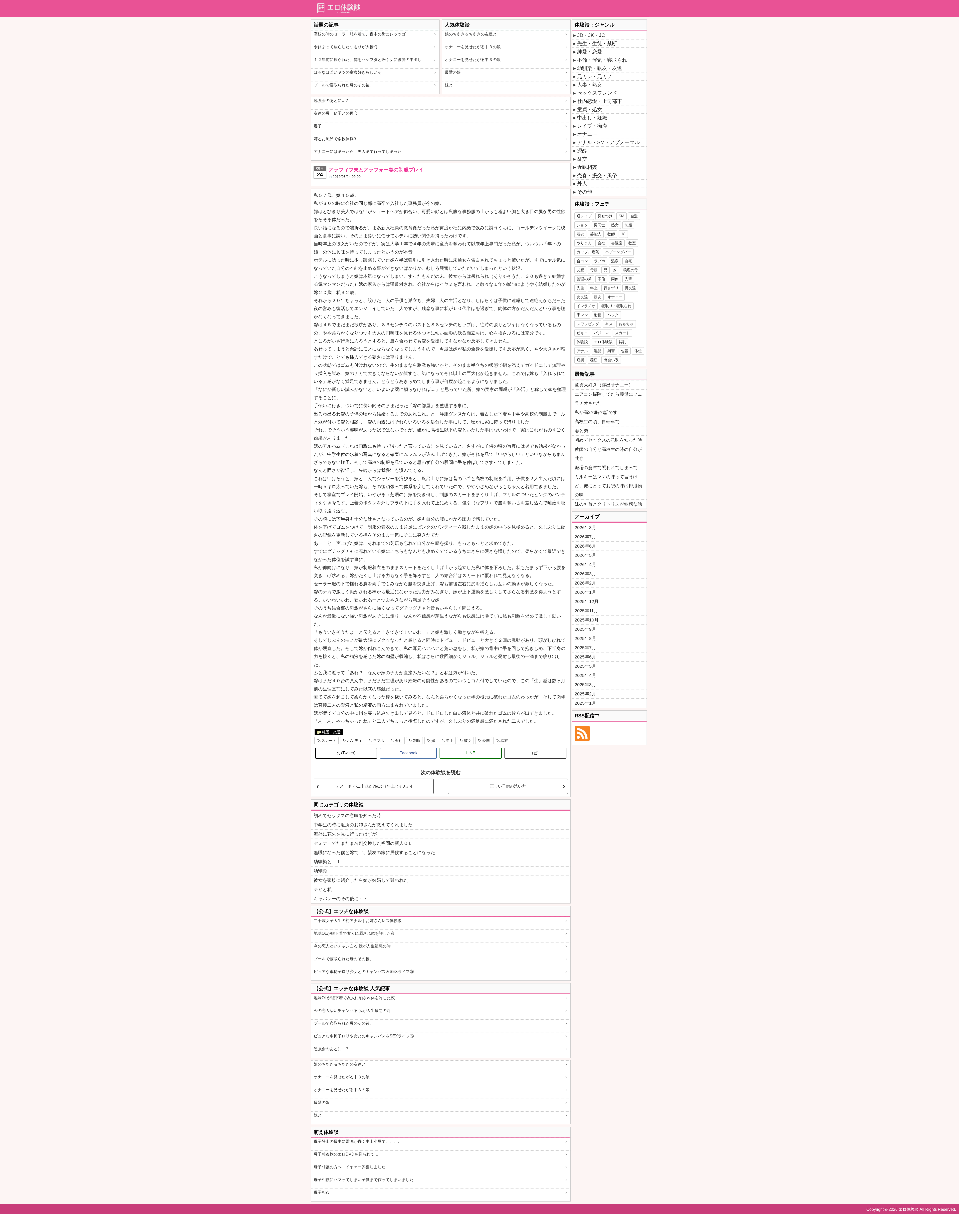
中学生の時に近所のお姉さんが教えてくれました (363, 824)
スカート (328, 740)
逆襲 (580, 360)
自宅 (628, 261)
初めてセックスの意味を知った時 (347, 815)
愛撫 (486, 740)
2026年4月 (585, 564)
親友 (597, 297)
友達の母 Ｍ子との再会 (336, 113)
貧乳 (622, 342)
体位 (638, 351)
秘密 (594, 360)
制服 (417, 740)
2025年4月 (585, 675)
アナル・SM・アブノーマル (608, 142)
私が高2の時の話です (596, 412)
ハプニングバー (618, 252)
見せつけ (605, 216)
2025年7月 (585, 647)
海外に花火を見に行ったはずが (345, 834)
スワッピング (588, 324)
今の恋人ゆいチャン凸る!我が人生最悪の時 (352, 946)
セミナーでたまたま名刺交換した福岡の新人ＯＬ (363, 843)
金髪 (634, 216)
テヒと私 (323, 889)
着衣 (504, 740)
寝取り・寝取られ (616, 306)
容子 (318, 126)
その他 (584, 192)
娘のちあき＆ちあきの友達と (471, 34)
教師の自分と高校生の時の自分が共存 (608, 454)
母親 (594, 270)
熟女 (615, 225)
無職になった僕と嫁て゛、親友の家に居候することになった (374, 852)
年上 (449, 740)
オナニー (587, 134)
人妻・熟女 (589, 84)
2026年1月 (585, 592)
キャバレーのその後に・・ (341, 898)
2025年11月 (586, 610)
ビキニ (582, 333)
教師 (611, 234)
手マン (582, 315)
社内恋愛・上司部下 (599, 101)
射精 (597, 315)
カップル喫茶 (588, 252)
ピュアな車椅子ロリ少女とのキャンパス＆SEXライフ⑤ (364, 971)
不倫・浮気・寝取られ (602, 60)
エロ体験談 (603, 342)
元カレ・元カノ (594, 76)
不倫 (601, 279)
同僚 (615, 279)
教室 (632, 243)
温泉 (615, 261)
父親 (580, 270)
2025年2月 (585, 693)
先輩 (628, 279)
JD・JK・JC (591, 35)
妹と (449, 85)
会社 (398, 740)
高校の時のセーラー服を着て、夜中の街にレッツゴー (362, 34)
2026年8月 (585, 527)
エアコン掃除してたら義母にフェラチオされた (608, 399)
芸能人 (595, 234)
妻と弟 (581, 430)
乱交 (582, 159)
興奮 (611, 351)
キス (609, 324)
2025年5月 (585, 666)
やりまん (584, 243)
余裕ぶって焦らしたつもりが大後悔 (346, 47)
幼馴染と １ (327, 861)
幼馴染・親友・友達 (599, 68)
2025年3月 (585, 684)
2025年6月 (585, 656)
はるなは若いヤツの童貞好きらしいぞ (348, 72)
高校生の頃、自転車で (597, 421)
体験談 (582, 342)
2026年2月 (585, 583)
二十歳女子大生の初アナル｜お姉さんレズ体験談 (358, 920)
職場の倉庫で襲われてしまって (606, 467)
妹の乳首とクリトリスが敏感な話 (608, 504)
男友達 (630, 288)
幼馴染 (320, 871)
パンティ (354, 740)
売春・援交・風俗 (597, 175)
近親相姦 (587, 167)
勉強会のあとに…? (331, 100)
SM (621, 216)
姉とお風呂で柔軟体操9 (335, 139)
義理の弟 (584, 279)
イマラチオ (586, 306)
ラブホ (378, 740)
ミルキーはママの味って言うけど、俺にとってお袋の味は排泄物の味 (608, 485)
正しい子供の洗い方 (508, 786)
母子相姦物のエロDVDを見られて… (346, 1154)
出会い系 (611, 360)
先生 (580, 288)
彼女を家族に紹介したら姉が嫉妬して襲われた (361, 880)
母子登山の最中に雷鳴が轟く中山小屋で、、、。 (358, 1141)
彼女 (468, 740)
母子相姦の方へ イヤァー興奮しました (350, 1167)
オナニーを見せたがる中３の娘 (473, 47)
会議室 (616, 243)
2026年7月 (585, 536)
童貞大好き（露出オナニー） (604, 384)
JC (623, 234)
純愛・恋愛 (331, 732)
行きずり (611, 288)
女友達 (582, 297)
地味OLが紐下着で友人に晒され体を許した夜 (354, 933)
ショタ (582, 225)
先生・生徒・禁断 (597, 43)
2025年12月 (587, 601)
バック (613, 315)
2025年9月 (585, 629)
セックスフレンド (597, 93)
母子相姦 (322, 1192)
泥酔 (582, 150)
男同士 (599, 225)
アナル (582, 351)
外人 (582, 183)
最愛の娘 (453, 72)
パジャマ (601, 333)
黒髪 (597, 351)
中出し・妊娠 (592, 117)
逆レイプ (584, 216)
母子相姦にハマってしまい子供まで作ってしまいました (364, 1180)
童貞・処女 (589, 109)
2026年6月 (585, 546)
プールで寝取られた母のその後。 (344, 85)
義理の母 (630, 270)
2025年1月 (585, 703)
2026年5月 (585, 555)
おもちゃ (626, 324)
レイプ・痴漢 (592, 126)
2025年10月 (587, 619)
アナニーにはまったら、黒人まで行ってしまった (358, 151)
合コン (582, 261)
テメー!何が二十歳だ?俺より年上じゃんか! (374, 786)
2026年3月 (585, 573)
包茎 (624, 351)
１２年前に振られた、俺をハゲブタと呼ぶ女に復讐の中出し (368, 59)
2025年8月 (585, 638)
